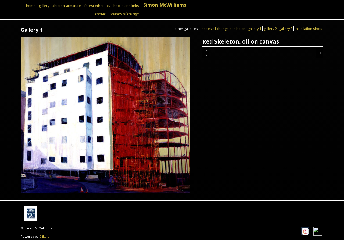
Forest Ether (94, 5)
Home (30, 5)
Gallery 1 (254, 28)
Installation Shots (308, 28)
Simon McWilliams (164, 5)
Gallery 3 (285, 28)
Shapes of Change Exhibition (223, 28)
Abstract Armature (66, 5)
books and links (126, 5)
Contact (101, 13)
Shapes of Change (124, 13)
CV (108, 5)
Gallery (44, 5)
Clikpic (44, 236)
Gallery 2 (270, 28)
